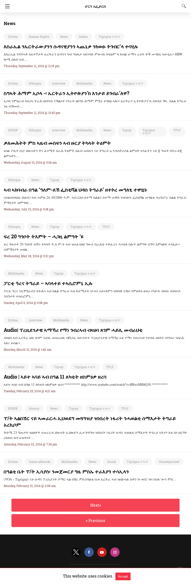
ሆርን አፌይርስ (95, 6)
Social (111, 462)
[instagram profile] (115, 552)
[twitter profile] (76, 552)
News (64, 37)
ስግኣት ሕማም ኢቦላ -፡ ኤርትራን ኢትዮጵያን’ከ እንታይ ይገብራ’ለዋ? (66, 93)
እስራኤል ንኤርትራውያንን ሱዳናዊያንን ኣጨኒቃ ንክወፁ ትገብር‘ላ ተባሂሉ (71, 46)
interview (58, 83)
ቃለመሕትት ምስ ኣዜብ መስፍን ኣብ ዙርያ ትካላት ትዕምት (57, 143)
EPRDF (13, 130)
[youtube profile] (102, 552)
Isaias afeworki (39, 462)
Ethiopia (35, 83)
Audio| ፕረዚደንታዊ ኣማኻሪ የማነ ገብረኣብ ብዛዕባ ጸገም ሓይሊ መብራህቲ (73, 330)
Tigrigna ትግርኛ (109, 37)
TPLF (177, 130)
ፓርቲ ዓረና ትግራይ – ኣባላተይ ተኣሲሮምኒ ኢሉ (48, 283)
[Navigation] (6, 6)
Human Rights (39, 37)
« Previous (95, 520)
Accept (123, 576)
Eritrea (13, 37)
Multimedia (84, 83)
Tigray (127, 130)
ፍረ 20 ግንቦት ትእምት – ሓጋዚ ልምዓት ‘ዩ (44, 236)
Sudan (83, 37)
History (34, 408)
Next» (95, 505)
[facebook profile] (89, 552)
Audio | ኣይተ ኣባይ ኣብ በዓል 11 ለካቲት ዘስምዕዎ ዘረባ (55, 376)
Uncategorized (169, 462)
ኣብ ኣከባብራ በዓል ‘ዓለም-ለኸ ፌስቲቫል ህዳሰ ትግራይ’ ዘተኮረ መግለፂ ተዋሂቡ (75, 189)
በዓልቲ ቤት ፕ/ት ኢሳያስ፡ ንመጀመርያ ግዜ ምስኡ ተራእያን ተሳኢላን (66, 471)
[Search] (182, 6)
